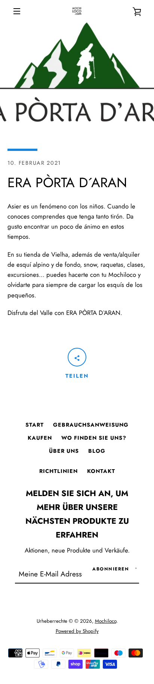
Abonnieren (110, 569)
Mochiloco (105, 621)
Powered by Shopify (77, 631)
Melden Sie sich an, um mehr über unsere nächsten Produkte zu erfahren (77, 514)
